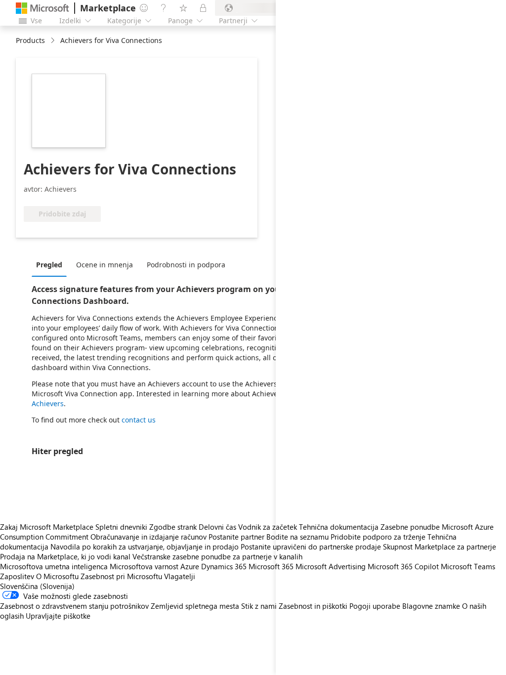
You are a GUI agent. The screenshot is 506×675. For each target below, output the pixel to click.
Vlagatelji (179, 576)
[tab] (52, 264)
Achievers (48, 403)
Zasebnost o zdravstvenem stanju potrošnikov (74, 606)
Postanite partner (236, 537)
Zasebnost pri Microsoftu (121, 576)
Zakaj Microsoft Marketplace (46, 527)
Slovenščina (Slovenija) (37, 586)
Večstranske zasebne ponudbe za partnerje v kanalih (217, 556)
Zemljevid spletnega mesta (195, 606)
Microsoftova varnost (144, 566)
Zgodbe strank (173, 527)
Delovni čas (217, 527)
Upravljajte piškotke (58, 616)
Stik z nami (259, 606)
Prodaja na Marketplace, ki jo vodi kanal (65, 556)
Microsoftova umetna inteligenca (54, 566)
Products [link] (30, 40)
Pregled (49, 264)
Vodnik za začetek (267, 527)
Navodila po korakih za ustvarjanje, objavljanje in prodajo (144, 546)
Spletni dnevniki (121, 527)
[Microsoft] (42, 8)
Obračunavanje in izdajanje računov (148, 537)
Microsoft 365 (271, 566)
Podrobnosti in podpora (186, 264)
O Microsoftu (57, 576)
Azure (189, 566)
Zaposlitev (17, 576)
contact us (139, 419)
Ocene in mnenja (104, 264)
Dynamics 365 (224, 566)
